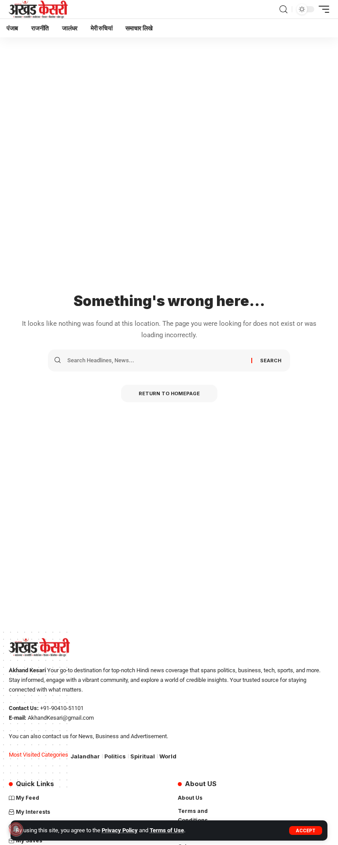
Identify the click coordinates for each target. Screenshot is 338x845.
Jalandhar (85, 756)
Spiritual (142, 756)
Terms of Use (167, 830)
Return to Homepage (169, 393)
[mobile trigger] (321, 9)
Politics (115, 756)
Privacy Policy (120, 830)
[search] (283, 9)
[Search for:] (156, 361)
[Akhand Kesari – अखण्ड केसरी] (38, 9)
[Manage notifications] (16, 829)
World (167, 756)
